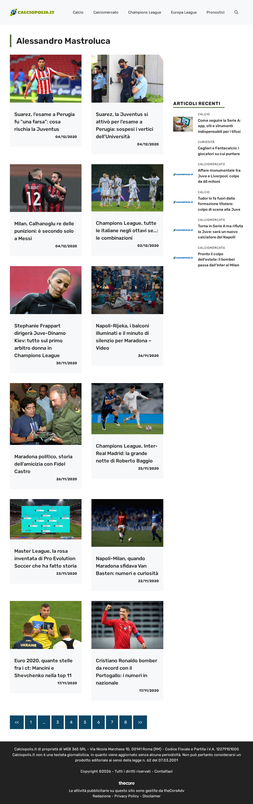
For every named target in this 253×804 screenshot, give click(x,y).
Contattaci (163, 771)
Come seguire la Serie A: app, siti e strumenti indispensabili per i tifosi (219, 126)
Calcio (78, 12)
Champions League (144, 12)
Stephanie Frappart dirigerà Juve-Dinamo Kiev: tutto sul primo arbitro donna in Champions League (40, 340)
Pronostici (216, 12)
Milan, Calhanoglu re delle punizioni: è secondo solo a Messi (44, 231)
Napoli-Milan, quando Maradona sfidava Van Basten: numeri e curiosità (127, 565)
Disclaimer (152, 796)
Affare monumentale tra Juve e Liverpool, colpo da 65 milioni (219, 176)
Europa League (184, 12)
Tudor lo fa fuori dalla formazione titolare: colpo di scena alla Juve (219, 204)
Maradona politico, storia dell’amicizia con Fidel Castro (43, 464)
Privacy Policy (126, 796)
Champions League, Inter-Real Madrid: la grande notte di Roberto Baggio (127, 453)
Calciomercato (105, 12)
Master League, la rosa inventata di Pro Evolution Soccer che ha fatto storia (45, 558)
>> (140, 722)
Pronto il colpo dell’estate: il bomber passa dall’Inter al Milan (218, 259)
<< (17, 722)
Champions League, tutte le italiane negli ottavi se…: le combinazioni (127, 230)
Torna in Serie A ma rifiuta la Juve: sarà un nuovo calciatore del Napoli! (220, 231)
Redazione (102, 796)
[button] (236, 12)
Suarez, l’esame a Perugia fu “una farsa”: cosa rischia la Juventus (44, 121)
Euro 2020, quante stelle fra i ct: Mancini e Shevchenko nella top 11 (43, 668)
